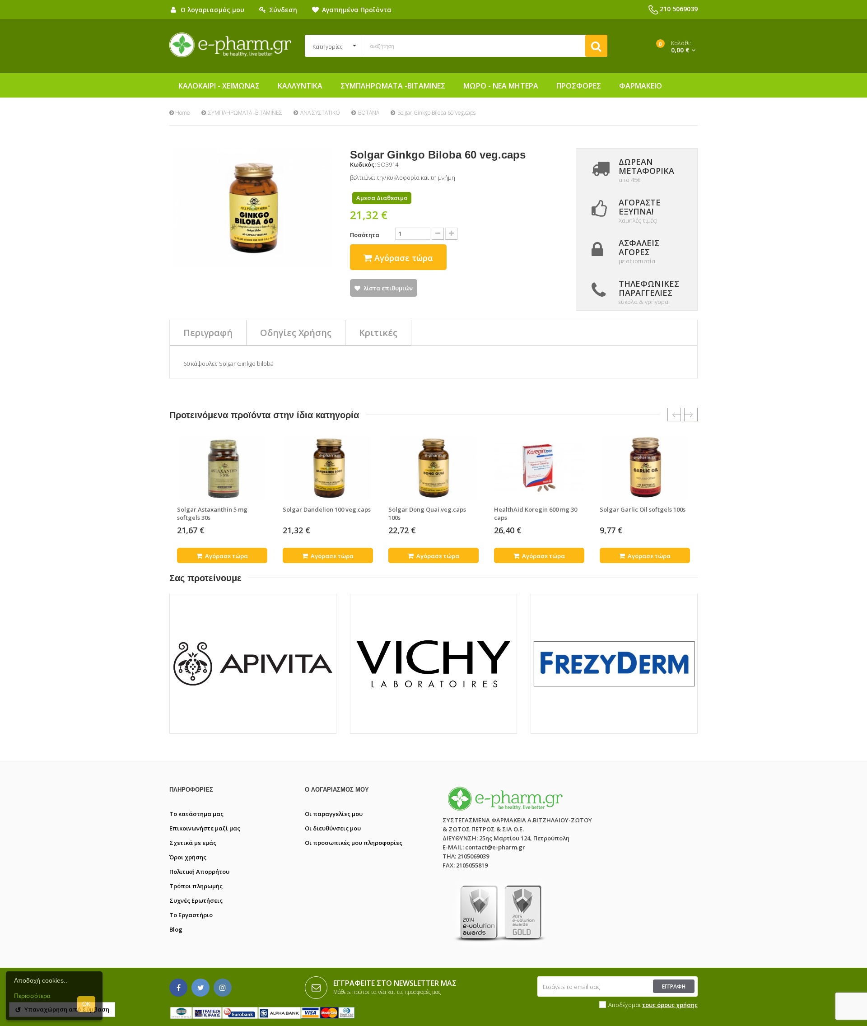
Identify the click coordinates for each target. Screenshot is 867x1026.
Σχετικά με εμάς (192, 843)
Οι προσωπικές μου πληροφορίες (353, 843)
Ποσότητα (364, 235)
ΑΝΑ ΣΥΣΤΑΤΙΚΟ (320, 113)
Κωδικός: (363, 164)
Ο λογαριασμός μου (337, 789)
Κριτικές (378, 332)
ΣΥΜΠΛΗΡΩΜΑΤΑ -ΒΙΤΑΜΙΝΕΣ (392, 86)
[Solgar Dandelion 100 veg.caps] (328, 468)
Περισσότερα (32, 995)
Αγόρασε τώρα (226, 556)
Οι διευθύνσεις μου (333, 828)
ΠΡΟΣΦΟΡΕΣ (578, 86)
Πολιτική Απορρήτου (199, 871)
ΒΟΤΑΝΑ (368, 113)
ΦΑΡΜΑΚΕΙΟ (640, 86)
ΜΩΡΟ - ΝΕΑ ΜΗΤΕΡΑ (500, 86)
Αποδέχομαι (653, 1005)
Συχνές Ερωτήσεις (196, 900)
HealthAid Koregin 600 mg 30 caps (535, 513)
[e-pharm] (230, 45)
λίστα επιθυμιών (388, 288)
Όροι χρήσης (187, 857)
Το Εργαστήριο (191, 915)
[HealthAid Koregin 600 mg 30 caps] (539, 468)
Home (182, 113)
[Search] (596, 46)
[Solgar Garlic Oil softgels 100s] (645, 468)
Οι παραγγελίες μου (334, 814)
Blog (175, 929)
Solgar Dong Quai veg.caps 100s (427, 513)
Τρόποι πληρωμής (196, 886)
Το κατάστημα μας (196, 814)
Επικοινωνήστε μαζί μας (204, 828)
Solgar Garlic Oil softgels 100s (642, 509)
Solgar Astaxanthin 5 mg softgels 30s (212, 513)
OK (86, 1004)
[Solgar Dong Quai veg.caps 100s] (433, 468)
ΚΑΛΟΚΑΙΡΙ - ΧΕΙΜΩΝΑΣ (219, 86)
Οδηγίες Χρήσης (295, 332)
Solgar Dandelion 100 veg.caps (327, 509)
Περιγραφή (208, 332)
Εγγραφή (673, 986)
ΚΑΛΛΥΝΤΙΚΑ (300, 86)
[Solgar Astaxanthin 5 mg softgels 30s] (222, 468)
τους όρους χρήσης (670, 1005)
